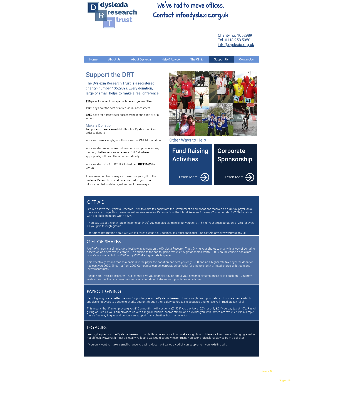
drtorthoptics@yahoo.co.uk (135, 129)
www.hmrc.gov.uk (234, 233)
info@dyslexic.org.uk (201, 14)
